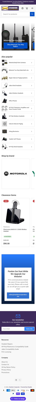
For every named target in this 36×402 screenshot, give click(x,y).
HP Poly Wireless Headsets (16, 116)
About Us (5, 362)
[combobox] (18, 14)
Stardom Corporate (14, 387)
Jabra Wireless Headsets (16, 93)
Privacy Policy (6, 370)
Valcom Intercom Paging (16, 123)
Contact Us (5, 364)
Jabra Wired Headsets (15, 85)
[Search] (32, 14)
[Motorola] (15, 174)
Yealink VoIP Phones (15, 139)
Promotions (5, 372)
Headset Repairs (7, 344)
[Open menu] (32, 8)
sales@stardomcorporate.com (18, 295)
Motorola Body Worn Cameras (17, 62)
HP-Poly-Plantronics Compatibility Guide (15, 347)
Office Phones (13, 101)
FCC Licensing (6, 352)
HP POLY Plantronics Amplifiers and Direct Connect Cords (19, 108)
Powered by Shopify (26, 387)
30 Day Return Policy (8, 367)
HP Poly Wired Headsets (16, 146)
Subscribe (29, 329)
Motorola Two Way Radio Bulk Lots (19, 70)
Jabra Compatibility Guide (10, 349)
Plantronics (6, 227)
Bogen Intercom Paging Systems (18, 78)
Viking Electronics (14, 131)
